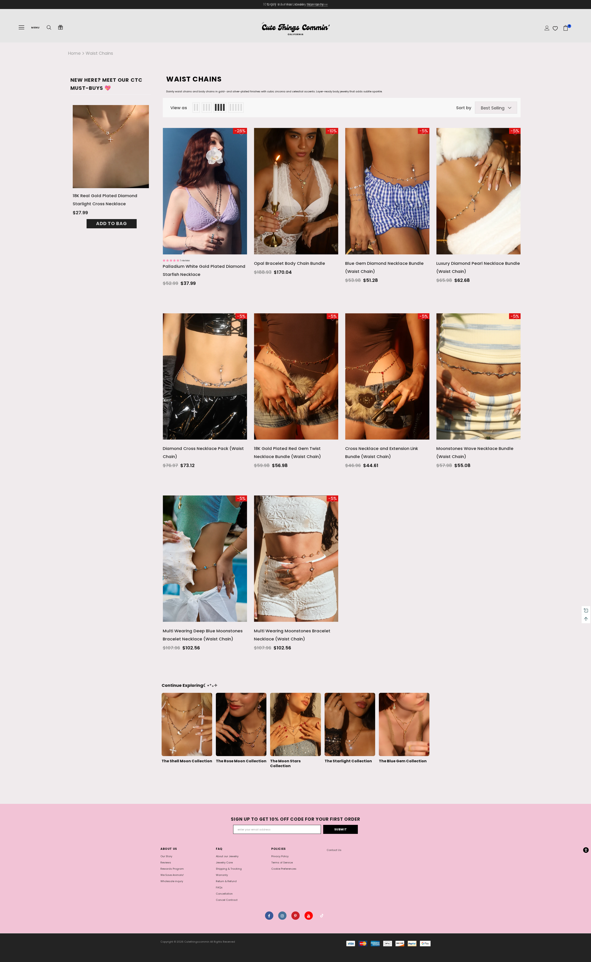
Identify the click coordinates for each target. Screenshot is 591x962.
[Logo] (295, 27)
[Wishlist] (555, 28)
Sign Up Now (317, 4)
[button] (171, 260)
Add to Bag (111, 223)
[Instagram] (282, 915)
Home (74, 53)
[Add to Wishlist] (143, 110)
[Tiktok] (322, 915)
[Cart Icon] (565, 28)
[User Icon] (547, 28)
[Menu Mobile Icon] (21, 27)
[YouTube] (309, 915)
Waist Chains (99, 53)
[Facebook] (269, 915)
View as (178, 108)
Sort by (463, 108)
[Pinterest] (295, 915)
